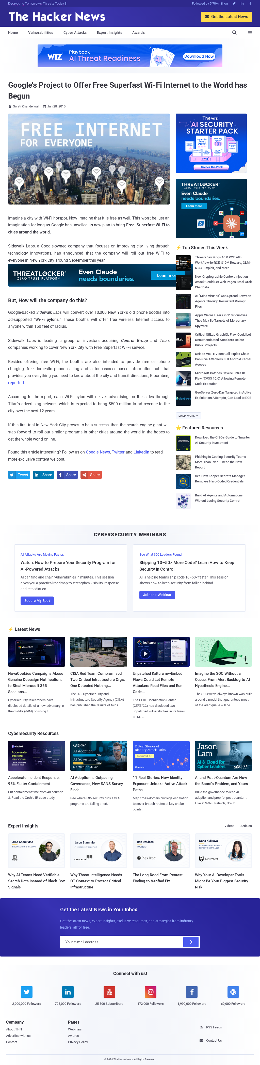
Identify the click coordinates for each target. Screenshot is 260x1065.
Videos (229, 826)
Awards (138, 32)
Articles (246, 826)
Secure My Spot (37, 601)
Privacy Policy (78, 1042)
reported (16, 382)
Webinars (75, 1029)
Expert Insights (109, 32)
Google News (98, 452)
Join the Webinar (157, 595)
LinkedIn (141, 452)
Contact (11, 1042)
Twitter (118, 452)
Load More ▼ (188, 415)
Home (13, 32)
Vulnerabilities (40, 32)
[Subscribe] (191, 942)
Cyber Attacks (75, 32)
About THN (14, 1029)
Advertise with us (18, 1036)
